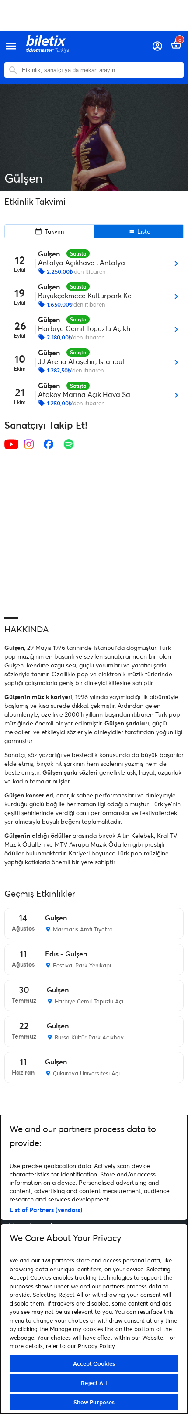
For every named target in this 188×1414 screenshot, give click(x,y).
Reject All (94, 1383)
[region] (94, 1264)
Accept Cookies (94, 1363)
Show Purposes (94, 1402)
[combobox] (100, 70)
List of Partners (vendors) (46, 1209)
